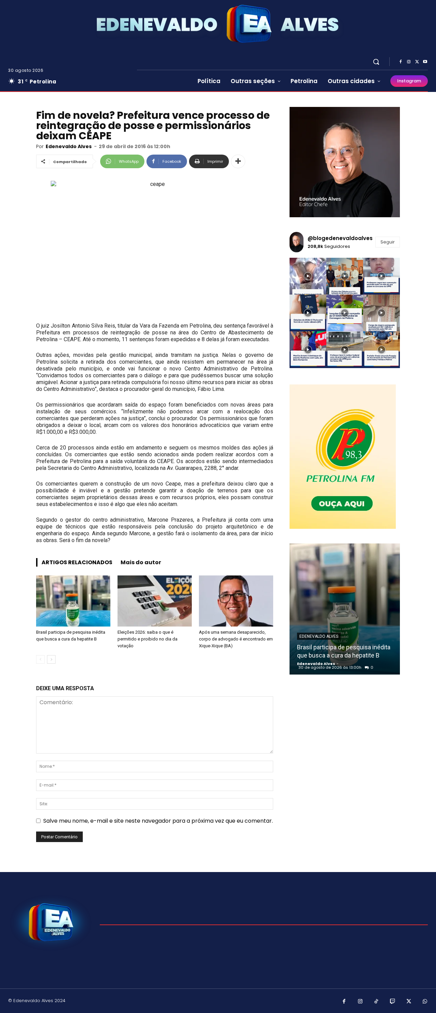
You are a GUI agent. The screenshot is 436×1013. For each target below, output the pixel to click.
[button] (376, 61)
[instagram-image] (308, 276)
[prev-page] (40, 659)
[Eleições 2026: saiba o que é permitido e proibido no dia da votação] (155, 601)
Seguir (387, 242)
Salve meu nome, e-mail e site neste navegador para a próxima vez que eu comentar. (158, 821)
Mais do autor (141, 562)
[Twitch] (392, 1001)
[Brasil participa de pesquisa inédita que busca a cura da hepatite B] (73, 601)
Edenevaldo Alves (69, 146)
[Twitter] (417, 62)
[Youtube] (425, 62)
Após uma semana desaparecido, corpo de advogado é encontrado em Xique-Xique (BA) (236, 639)
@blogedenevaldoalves (340, 238)
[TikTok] (376, 1001)
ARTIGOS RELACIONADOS (77, 562)
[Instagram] (409, 62)
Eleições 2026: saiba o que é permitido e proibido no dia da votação (147, 639)
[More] (238, 161)
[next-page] (51, 659)
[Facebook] (400, 62)
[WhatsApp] (425, 1001)
